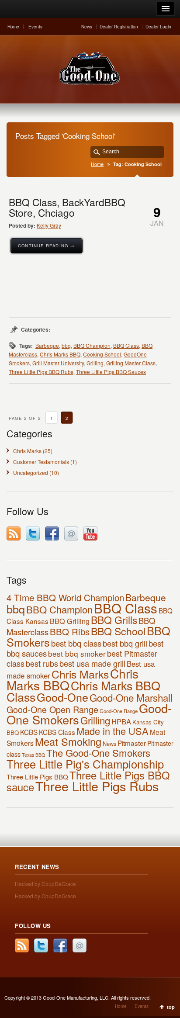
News (86, 27)
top (171, 1007)
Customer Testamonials (41, 461)
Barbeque (47, 345)
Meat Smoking (68, 741)
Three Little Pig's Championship (85, 763)
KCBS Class (57, 732)
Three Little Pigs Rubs (97, 786)
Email (71, 533)
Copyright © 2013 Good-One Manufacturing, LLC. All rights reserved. (77, 997)
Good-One (62, 697)
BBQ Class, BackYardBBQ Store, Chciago (67, 207)
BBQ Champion (92, 345)
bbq (66, 345)
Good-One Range (119, 710)
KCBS (29, 732)
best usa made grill (92, 663)
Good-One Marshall (131, 697)
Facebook (52, 533)
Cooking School (102, 354)
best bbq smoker (77, 653)
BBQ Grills (114, 620)
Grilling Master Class (131, 363)
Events (35, 27)
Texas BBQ (33, 754)
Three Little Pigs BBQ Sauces (111, 371)
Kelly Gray (49, 225)
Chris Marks (27, 450)
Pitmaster (132, 743)
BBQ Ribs (70, 631)
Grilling (95, 363)
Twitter (33, 533)
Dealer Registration (119, 27)
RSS (14, 533)
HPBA (121, 721)
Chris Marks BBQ (60, 354)
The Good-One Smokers (98, 752)
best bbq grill (125, 643)
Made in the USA (112, 731)
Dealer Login (158, 27)
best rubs (42, 663)
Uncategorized (30, 472)
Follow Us (33, 925)
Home (13, 27)
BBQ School (118, 630)
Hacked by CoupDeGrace (45, 883)
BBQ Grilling (70, 621)
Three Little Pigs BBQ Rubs (41, 371)
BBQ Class (126, 345)
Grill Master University (58, 363)
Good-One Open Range (52, 709)
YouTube (90, 533)
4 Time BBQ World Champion (65, 597)
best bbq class (76, 643)
